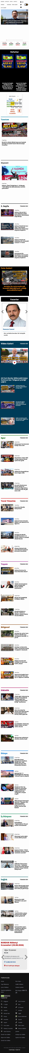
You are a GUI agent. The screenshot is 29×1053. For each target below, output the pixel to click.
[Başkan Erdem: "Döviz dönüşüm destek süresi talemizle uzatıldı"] (7, 850)
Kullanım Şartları (19, 987)
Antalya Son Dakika (20, 1034)
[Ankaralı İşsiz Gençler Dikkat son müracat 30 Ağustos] (7, 521)
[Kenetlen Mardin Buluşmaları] (7, 507)
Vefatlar (20, 1010)
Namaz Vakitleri (22, 1028)
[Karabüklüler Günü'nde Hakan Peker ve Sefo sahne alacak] (7, 724)
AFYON (11, 1)
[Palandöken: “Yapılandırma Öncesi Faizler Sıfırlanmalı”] (7, 823)
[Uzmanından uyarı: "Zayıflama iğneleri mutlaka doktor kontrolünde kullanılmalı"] (14, 315)
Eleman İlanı (7, 1013)
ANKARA (2, 4)
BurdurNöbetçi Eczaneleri (13, 111)
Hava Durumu (7, 1031)
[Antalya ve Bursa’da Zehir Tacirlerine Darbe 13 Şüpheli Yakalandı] (7, 647)
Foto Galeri (6, 1025)
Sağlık (19, 1013)
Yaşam (5, 1022)
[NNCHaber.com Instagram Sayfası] (22, 2)
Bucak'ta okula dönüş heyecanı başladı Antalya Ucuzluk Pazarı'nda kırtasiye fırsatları (14, 144)
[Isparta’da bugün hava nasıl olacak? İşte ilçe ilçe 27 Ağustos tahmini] (7, 675)
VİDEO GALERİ (14, 4)
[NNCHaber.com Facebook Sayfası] (20, 2)
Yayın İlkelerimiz (5, 984)
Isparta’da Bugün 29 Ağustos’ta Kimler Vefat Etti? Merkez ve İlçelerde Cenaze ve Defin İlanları (21, 86)
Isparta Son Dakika (20, 1037)
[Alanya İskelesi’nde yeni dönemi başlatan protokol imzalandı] (7, 549)
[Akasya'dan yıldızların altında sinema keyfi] (7, 738)
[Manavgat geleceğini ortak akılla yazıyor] (7, 837)
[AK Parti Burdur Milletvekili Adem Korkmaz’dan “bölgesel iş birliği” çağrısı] (14, 362)
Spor (19, 1004)
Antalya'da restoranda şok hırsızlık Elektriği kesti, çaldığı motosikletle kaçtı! (14, 288)
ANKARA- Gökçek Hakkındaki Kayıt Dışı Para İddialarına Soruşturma (14, 21)
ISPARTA (15, 1)
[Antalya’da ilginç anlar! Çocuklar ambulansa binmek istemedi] (8, 405)
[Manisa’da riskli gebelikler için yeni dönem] (7, 900)
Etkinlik (5, 1007)
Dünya (5, 1016)
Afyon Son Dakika (5, 1037)
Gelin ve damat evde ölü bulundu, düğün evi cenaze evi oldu (22, 419)
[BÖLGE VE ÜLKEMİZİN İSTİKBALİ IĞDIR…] (7, 598)
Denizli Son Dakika (5, 1040)
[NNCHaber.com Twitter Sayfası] (20, 5)
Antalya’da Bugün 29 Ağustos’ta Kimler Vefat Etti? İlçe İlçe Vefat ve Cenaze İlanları (7, 85)
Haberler (17, 1049)
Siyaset (20, 1019)
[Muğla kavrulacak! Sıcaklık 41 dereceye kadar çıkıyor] (7, 661)
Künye (2, 981)
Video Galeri (21, 1025)
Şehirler (17, 1031)
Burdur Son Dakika (5, 1034)
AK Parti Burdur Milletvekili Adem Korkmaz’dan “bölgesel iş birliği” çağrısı (14, 380)
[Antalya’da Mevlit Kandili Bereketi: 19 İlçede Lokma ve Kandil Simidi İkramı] (7, 535)
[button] (26, 11)
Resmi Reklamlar (22, 1016)
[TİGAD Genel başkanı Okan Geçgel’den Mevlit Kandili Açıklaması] (7, 584)
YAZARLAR (9, 4)
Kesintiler (6, 1019)
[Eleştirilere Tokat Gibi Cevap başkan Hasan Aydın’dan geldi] (7, 458)
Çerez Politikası (5, 987)
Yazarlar (20, 1022)
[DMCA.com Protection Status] (5, 996)
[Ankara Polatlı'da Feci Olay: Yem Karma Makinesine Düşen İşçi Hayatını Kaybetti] (7, 226)
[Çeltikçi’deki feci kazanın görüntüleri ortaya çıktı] (8, 389)
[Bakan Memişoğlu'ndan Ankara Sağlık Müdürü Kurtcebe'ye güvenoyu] (7, 886)
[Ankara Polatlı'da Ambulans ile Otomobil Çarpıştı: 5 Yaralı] (7, 240)
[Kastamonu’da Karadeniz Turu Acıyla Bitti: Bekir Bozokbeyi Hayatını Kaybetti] (7, 254)
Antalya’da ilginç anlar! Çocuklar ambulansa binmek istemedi (21, 403)
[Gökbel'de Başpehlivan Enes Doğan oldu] (7, 472)
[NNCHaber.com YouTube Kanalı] (21, 7)
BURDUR (2, 1)
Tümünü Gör (24, 206)
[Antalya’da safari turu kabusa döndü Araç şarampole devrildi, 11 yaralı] (7, 634)
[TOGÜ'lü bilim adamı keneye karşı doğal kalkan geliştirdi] (7, 913)
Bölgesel (6, 1001)
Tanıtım (5, 1010)
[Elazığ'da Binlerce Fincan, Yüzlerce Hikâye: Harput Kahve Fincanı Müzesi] (7, 612)
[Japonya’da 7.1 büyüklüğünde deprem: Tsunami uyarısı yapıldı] (7, 773)
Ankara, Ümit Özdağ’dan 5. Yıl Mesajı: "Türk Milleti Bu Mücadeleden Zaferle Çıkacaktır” (13, 187)
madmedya (12, 1049)
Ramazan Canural (8, 329)
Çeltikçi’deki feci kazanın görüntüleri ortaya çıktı (21, 387)
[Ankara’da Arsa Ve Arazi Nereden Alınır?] (7, 571)
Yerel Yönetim (21, 1001)
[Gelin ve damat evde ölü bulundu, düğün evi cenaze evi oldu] (8, 421)
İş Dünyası (20, 1007)
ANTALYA (7, 1)
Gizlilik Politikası (19, 984)
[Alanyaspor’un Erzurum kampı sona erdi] (7, 444)
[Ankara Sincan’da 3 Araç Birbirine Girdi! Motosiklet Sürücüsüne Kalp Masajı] (7, 213)
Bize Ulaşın (18, 981)
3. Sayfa (6, 1004)
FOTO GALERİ (3, 7)
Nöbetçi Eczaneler (8, 1028)
